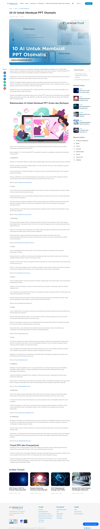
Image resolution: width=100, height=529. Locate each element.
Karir (58, 511)
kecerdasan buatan (39, 69)
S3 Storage (41, 520)
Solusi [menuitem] (26, 3)
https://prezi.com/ (23, 360)
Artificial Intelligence (24, 8)
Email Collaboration (43, 511)
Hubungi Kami (60, 514)
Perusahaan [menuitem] (41, 3)
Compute (27, 449)
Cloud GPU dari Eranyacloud (82, 79)
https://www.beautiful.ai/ (25, 182)
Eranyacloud (13, 447)
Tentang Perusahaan (61, 509)
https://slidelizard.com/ (25, 441)
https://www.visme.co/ (24, 273)
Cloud (80, 89)
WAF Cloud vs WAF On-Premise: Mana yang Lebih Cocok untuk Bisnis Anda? (17, 490)
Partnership (59, 518)
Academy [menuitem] (67, 3)
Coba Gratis (59, 516)
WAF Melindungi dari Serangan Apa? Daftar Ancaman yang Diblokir (58, 490)
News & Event (77, 511)
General (81, 112)
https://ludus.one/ (23, 333)
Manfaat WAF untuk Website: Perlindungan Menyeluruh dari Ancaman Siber (81, 490)
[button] (24, 3)
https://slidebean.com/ (24, 386)
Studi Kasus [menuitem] (33, 3)
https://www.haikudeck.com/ (26, 413)
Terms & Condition (78, 514)
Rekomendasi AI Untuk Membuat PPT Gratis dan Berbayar (81, 75)
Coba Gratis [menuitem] (48, 3)
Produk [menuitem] (21, 3)
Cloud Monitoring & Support (45, 518)
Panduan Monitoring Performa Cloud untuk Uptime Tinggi (39, 490)
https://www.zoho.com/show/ (26, 242)
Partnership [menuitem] (55, 3)
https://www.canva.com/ (25, 214)
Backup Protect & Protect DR (46, 516)
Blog (75, 509)
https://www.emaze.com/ (25, 303)
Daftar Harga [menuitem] (61, 3)
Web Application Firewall (45, 514)
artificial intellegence (50, 69)
